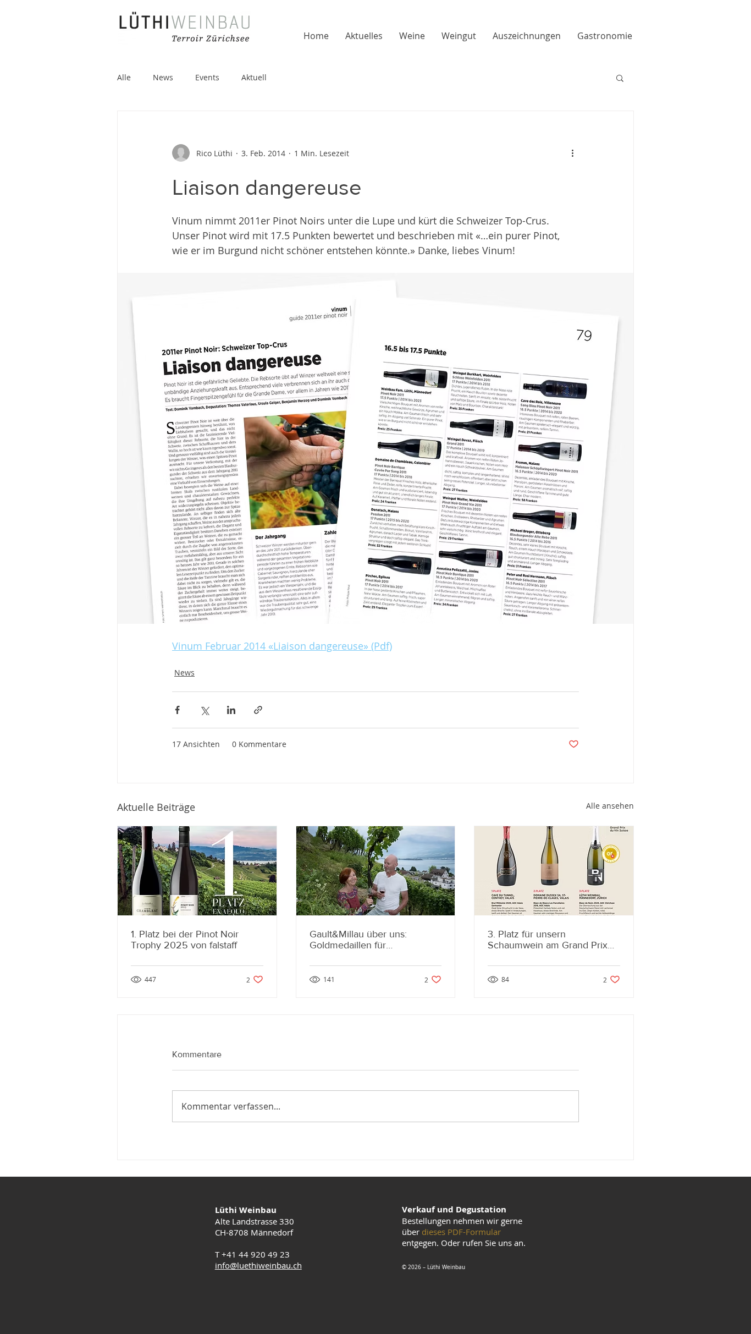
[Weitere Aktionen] (572, 153)
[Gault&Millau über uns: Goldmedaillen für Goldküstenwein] (375, 870)
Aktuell (254, 77)
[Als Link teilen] (258, 710)
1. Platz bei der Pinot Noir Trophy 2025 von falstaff (185, 940)
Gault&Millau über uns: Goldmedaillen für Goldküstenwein (358, 940)
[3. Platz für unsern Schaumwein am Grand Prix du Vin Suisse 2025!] (553, 870)
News (163, 77)
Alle (124, 77)
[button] (620, 77)
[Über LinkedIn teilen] (231, 710)
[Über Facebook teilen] (177, 710)
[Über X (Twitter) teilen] (204, 710)
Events (207, 77)
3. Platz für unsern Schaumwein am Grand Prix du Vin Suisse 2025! (548, 940)
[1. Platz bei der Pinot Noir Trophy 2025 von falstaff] (197, 870)
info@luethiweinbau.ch (258, 1265)
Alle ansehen (610, 805)
